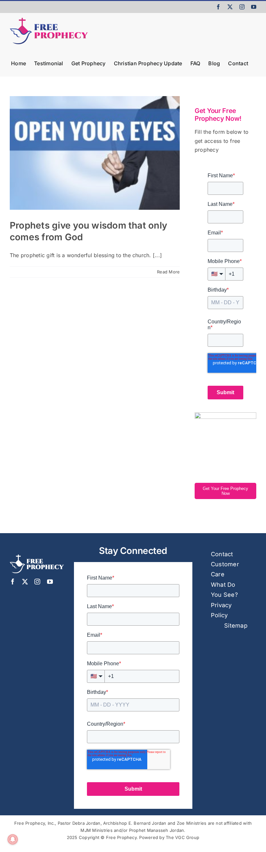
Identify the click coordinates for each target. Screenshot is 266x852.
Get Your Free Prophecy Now (225, 491)
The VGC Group (182, 837)
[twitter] (25, 581)
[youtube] (50, 581)
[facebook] (13, 581)
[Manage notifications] (12, 839)
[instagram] (37, 581)
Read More (168, 271)
